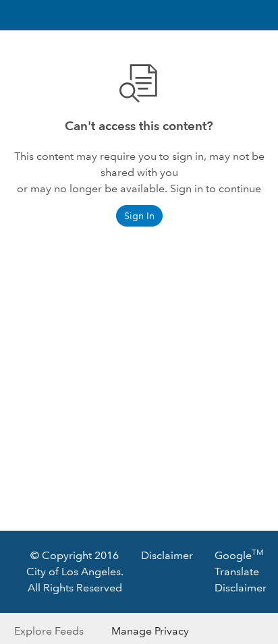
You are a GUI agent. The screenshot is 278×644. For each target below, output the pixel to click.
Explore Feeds (49, 630)
